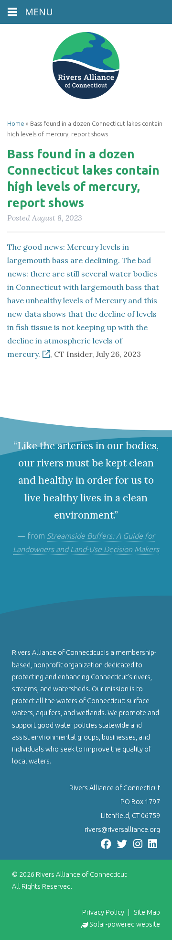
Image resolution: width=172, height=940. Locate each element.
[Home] (86, 65)
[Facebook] (106, 843)
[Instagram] (137, 843)
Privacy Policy (103, 912)
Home (15, 123)
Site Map (147, 912)
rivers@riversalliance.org (122, 829)
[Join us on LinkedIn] (152, 843)
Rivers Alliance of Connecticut (81, 874)
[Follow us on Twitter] (122, 843)
